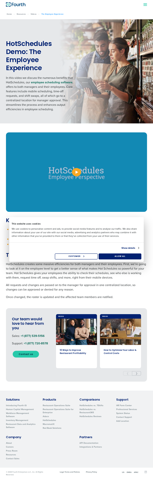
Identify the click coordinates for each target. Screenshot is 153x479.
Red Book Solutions (52, 427)
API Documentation (88, 442)
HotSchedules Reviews (90, 416)
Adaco (46, 416)
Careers (10, 446)
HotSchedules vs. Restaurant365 (87, 411)
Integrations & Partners (90, 446)
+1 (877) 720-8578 (36, 343)
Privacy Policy (91, 472)
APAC (136, 472)
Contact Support (124, 417)
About (9, 442)
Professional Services (126, 409)
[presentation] (127, 373)
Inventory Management (17, 420)
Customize (74, 256)
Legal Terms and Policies (70, 472)
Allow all (120, 256)
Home (9, 14)
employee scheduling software (51, 82)
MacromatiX (48, 424)
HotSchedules (49, 420)
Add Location (122, 420)
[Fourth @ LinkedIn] (145, 472)
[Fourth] (16, 4)
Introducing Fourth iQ (16, 405)
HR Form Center (124, 405)
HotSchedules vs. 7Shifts (91, 405)
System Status (123, 413)
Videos (34, 14)
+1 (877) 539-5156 (33, 336)
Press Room (11, 450)
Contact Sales (12, 458)
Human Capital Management (20, 409)
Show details (128, 248)
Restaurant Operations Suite (56, 405)
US (123, 472)
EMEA (129, 472)
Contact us (26, 354)
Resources (21, 14)
